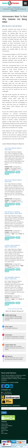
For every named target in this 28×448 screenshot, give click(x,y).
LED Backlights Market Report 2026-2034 (12, 278)
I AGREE (21, 446)
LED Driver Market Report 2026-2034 (13, 180)
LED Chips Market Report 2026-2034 (13, 149)
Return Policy (4, 427)
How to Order (4, 430)
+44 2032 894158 (7, 393)
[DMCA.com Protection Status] (8, 417)
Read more (20, 170)
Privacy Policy (4, 424)
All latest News (16, 7)
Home (9, 7)
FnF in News (4, 433)
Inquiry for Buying (9, 172)
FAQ (2, 432)
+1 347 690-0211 (7, 392)
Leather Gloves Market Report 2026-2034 (12, 246)
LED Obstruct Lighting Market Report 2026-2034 (13, 212)
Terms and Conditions (6, 425)
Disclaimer (3, 428)
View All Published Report (14, 309)
